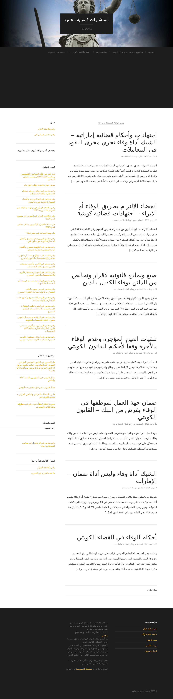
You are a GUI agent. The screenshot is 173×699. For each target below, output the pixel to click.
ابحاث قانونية (101, 52)
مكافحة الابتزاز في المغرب (43, 473)
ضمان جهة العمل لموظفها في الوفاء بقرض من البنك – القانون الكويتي (116, 410)
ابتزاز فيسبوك (150, 651)
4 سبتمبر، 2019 (150, 156)
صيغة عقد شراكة (149, 634)
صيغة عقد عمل (150, 628)
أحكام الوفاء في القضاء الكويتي (117, 537)
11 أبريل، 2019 (151, 424)
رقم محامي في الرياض (44, 134)
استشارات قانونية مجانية (86, 19)
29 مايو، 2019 (151, 289)
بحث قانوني (152, 640)
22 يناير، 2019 (151, 544)
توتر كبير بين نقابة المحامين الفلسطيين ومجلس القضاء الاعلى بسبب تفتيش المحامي (38, 177)
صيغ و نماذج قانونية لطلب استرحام (39, 185)
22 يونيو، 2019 (151, 220)
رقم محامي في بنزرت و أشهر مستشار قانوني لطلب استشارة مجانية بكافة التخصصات (37, 328)
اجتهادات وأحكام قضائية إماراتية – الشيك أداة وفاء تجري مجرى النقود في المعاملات (112, 142)
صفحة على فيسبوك (56, 52)
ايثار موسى (137, 156)
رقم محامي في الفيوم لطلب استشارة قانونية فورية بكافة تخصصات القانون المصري (38, 309)
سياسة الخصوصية (84, 669)
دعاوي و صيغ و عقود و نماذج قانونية (128, 52)
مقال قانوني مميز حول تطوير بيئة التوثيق (37, 387)
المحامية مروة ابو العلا (134, 220)
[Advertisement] (86, 89)
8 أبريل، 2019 (151, 488)
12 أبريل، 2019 (150, 353)
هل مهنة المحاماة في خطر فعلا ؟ (40, 233)
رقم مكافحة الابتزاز (81, 52)
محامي (151, 52)
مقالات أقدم (152, 590)
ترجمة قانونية (151, 645)
